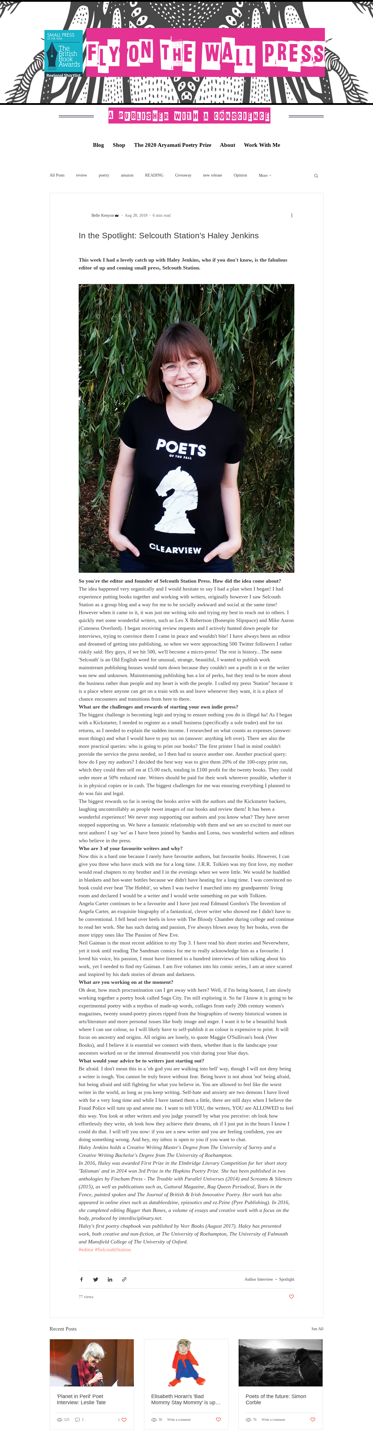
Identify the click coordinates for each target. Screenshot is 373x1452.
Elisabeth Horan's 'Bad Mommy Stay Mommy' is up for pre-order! (183, 1399)
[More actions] (294, 215)
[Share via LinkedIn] (110, 1279)
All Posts (57, 175)
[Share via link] (124, 1279)
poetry (104, 175)
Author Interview (258, 1279)
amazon (127, 175)
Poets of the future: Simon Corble (276, 1399)
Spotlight (286, 1279)
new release (212, 175)
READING (154, 175)
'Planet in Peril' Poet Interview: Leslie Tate (81, 1399)
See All (317, 1329)
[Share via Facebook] (81, 1279)
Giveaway (183, 175)
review (81, 175)
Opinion (240, 175)
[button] (316, 176)
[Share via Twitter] (95, 1279)
